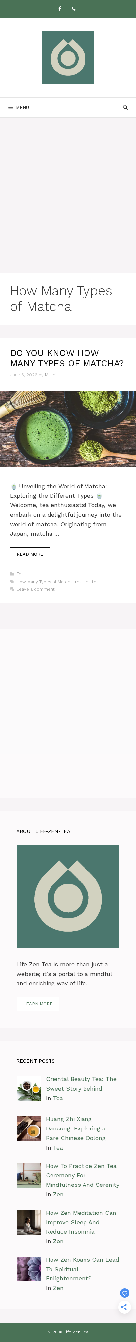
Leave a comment (36, 589)
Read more (30, 554)
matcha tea (87, 581)
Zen (58, 1194)
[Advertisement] (68, 189)
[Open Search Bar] (125, 107)
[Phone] (73, 9)
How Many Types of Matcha (45, 581)
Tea (20, 573)
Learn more (37, 1003)
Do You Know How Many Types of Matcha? (67, 358)
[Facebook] (59, 9)
